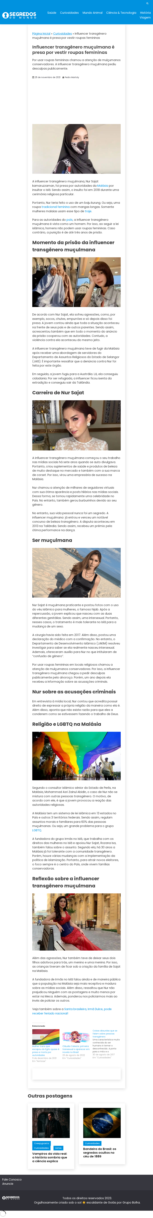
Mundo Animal (92, 13)
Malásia (102, 186)
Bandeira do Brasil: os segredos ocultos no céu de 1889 (99, 1152)
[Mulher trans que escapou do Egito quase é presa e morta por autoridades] (45, 1037)
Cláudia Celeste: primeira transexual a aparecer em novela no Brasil (76, 1049)
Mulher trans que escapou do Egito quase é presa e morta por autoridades (45, 1051)
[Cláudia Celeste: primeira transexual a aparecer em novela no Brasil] (76, 1037)
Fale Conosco (12, 1180)
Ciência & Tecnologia (121, 13)
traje (88, 211)
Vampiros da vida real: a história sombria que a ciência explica (49, 1157)
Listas (58, 1147)
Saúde (51, 13)
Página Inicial (41, 34)
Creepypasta (41, 1143)
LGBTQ (36, 830)
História (145, 13)
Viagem (145, 18)
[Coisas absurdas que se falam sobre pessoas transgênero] (108, 1044)
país (69, 220)
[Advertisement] (76, 102)
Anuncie (7, 1184)
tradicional (49, 207)
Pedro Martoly (72, 77)
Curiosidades (69, 13)
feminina (64, 207)
